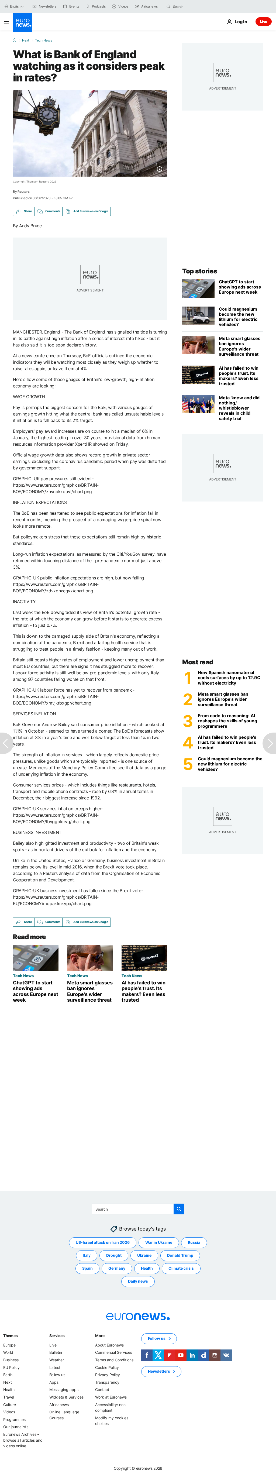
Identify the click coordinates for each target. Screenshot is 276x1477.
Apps (53, 1382)
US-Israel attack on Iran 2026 (103, 1242)
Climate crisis (181, 1268)
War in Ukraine (158, 1242)
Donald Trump (180, 1255)
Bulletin (55, 1352)
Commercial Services (113, 1352)
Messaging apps (63, 1389)
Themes (10, 1335)
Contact (102, 1389)
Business (11, 1360)
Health (147, 1268)
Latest (54, 1367)
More (100, 1335)
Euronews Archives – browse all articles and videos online (23, 1440)
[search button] (168, 6)
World (8, 1352)
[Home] (14, 40)
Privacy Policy (107, 1374)
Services (57, 1335)
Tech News (43, 40)
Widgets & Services (66, 1397)
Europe (9, 1345)
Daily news (138, 1281)
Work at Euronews (111, 1397)
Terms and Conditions (114, 1360)
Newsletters (159, 1371)
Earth (7, 1374)
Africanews (59, 1404)
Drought (114, 1255)
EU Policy (11, 1367)
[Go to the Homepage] (22, 22)
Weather (56, 1360)
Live (263, 21)
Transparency (107, 1382)
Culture (9, 1404)
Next (25, 40)
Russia (194, 1242)
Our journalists (15, 1426)
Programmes (14, 1419)
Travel (8, 1397)
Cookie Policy (107, 1367)
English (15, 6)
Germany (116, 1268)
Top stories (199, 271)
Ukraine (144, 1255)
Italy (87, 1255)
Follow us (57, 1374)
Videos (9, 1412)
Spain (87, 1268)
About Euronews (109, 1345)
